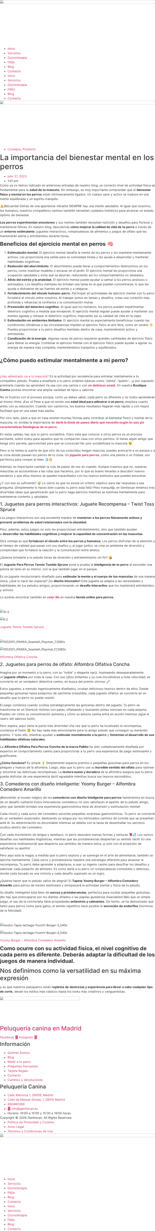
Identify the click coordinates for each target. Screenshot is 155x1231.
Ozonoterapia (17, 58)
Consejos (14, 149)
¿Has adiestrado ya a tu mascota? (25, 376)
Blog (11, 67)
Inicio (11, 48)
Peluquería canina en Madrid (40, 1028)
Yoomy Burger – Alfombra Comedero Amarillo (33, 940)
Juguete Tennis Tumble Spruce (22, 627)
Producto (29, 149)
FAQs (11, 62)
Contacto (14, 71)
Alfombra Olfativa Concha (18, 657)
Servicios (14, 53)
